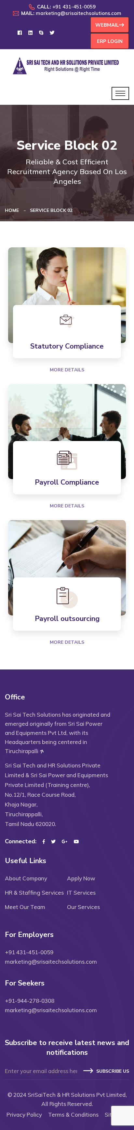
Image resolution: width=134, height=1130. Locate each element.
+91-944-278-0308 (29, 1000)
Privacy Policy (24, 1114)
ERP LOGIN (110, 41)
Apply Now (81, 878)
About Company (26, 878)
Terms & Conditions (73, 1114)
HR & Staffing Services (34, 892)
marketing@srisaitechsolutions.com (78, 13)
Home (13, 210)
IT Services (81, 892)
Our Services (83, 906)
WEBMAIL (107, 25)
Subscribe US (112, 1071)
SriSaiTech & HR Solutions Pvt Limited (77, 1094)
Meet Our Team (25, 906)
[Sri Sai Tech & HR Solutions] (67, 65)
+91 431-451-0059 (74, 7)
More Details (67, 370)
